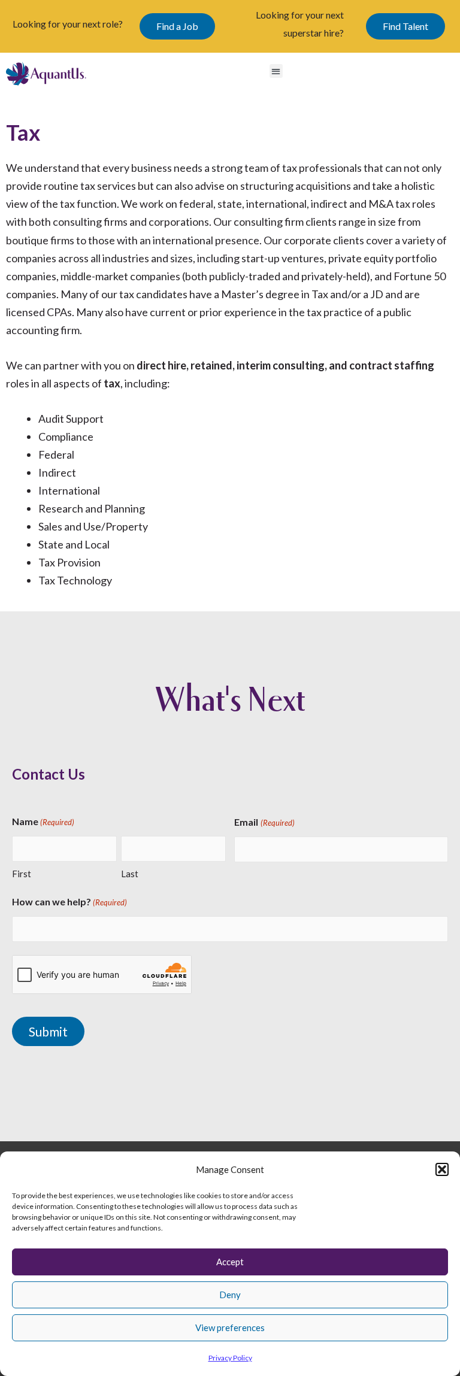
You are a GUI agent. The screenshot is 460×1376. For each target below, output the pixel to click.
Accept (230, 1261)
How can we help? (69, 901)
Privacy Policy (230, 1357)
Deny (230, 1294)
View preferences (230, 1327)
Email (264, 822)
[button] (442, 1169)
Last (129, 873)
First (21, 873)
